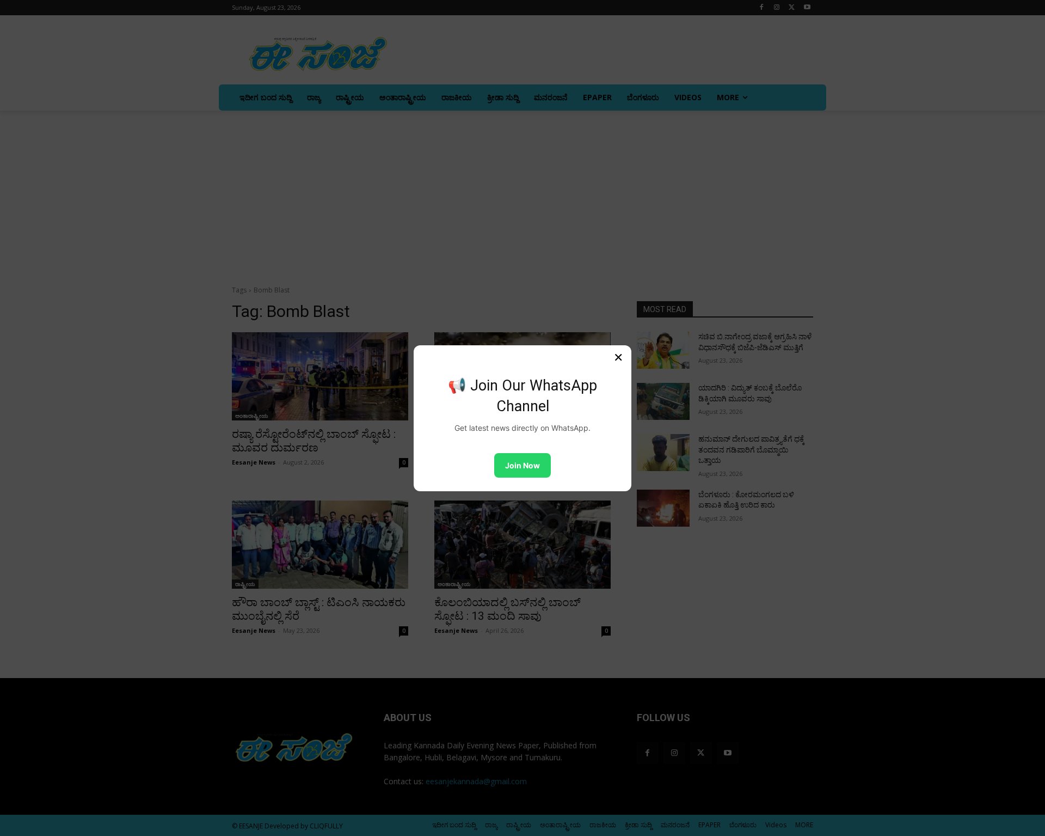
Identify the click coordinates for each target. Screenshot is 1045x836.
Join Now (522, 465)
